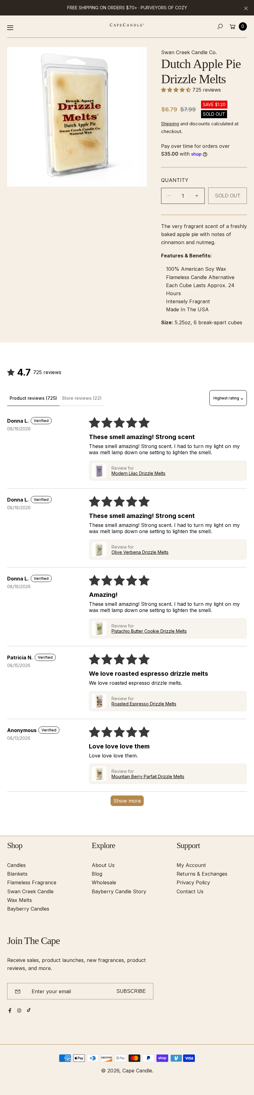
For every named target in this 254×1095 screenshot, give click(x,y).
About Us (103, 865)
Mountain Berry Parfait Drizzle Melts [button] (148, 776)
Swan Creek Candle (30, 891)
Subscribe (131, 991)
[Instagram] (19, 1010)
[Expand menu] (10, 27)
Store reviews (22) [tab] (82, 398)
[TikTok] (28, 1010)
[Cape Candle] (127, 25)
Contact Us (190, 891)
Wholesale (104, 882)
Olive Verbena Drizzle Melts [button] (140, 552)
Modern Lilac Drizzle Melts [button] (138, 473)
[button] (220, 26)
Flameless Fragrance (31, 882)
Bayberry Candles (28, 909)
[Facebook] (10, 1010)
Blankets (17, 874)
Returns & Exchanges (202, 874)
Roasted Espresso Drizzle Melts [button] (144, 703)
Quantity (174, 180)
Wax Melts (19, 900)
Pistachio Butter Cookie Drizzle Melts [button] (149, 631)
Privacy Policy (193, 882)
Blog (97, 874)
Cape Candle (137, 1070)
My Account (191, 865)
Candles (16, 865)
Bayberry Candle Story (119, 891)
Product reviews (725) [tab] (33, 398)
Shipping (170, 124)
